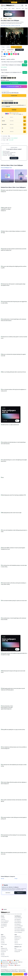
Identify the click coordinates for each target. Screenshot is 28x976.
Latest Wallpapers (4, 922)
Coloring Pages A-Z (18, 944)
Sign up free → (20, 892)
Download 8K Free (18, 974)
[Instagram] (14, 54)
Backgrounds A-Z (18, 937)
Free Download (15, 82)
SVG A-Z (16, 941)
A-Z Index (3, 917)
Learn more (8, 892)
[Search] (22, 5)
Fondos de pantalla (6, 963)
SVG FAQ (2, 953)
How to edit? (11, 139)
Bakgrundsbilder (5, 962)
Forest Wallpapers (18, 927)
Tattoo (9, 25)
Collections (3, 919)
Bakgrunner (18, 965)
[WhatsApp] (11, 54)
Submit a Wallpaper (18, 949)
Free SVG (2, 941)
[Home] (1, 18)
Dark (7, 25)
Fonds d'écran (5, 965)
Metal (4, 25)
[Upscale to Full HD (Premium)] (24, 121)
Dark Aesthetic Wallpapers (20, 930)
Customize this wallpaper (14, 86)
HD (1, 77)
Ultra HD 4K (9, 77)
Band (2, 25)
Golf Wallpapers (18, 924)
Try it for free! (14, 95)
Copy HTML (24, 64)
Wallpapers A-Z (17, 936)
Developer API (17, 951)
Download (14, 110)
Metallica (10, 18)
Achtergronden (15, 963)
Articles (2, 927)
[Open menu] (26, 5)
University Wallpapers (19, 925)
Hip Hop (2, 878)
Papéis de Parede (14, 962)
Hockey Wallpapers (18, 917)
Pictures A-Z (17, 939)
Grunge (16, 25)
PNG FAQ (2, 954)
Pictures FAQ (3, 951)
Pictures (2, 939)
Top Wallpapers (4, 924)
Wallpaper (17, 960)
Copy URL (25, 72)
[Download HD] (24, 117)
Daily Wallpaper (4, 925)
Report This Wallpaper (5, 143)
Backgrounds (3, 937)
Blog (15, 948)
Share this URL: (4, 69)
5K (12, 77)
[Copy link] (18, 54)
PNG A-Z (16, 942)
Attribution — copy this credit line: (8, 59)
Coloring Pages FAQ (5, 956)
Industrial (13, 25)
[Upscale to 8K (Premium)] (24, 131)
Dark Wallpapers (18, 919)
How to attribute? (4, 67)
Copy (26, 61)
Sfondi (21, 962)
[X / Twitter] (7, 54)
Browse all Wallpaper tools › (6, 167)
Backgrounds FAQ (4, 949)
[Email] (16, 54)
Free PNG (2, 942)
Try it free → (14, 2)
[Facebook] (4, 54)
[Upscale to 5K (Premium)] (24, 128)
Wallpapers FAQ (4, 948)
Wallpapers (5, 18)
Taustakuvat (4, 966)
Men (19, 25)
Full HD (5, 77)
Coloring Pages (4, 944)
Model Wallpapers (18, 922)
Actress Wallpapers (18, 932)
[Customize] (25, 974)
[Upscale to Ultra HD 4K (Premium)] (24, 124)
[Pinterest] (9, 54)
